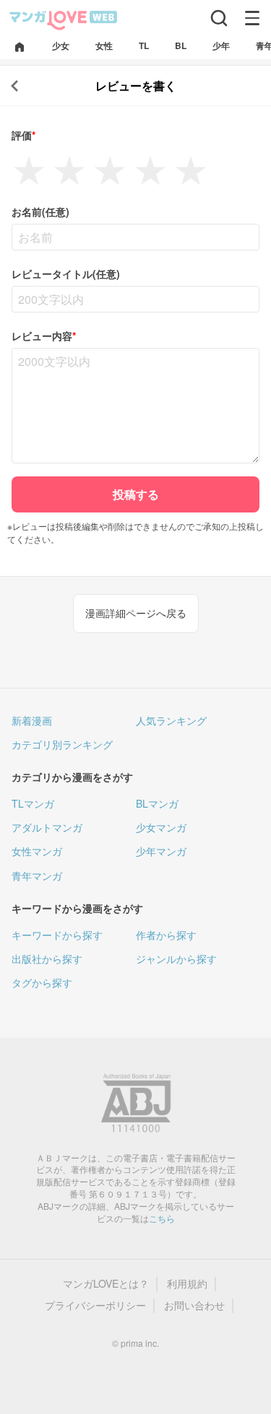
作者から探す (166, 935)
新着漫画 (32, 720)
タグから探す (42, 982)
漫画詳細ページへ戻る (135, 613)
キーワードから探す (57, 935)
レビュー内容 (44, 336)
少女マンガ (161, 827)
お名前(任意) (40, 212)
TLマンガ (33, 803)
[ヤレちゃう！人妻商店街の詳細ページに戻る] (14, 85)
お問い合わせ (194, 1305)
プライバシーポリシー (95, 1305)
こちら (162, 1218)
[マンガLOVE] (63, 19)
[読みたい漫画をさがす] (219, 18)
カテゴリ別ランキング (62, 744)
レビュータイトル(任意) (66, 274)
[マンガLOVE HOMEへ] (19, 48)
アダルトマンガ (47, 827)
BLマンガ (157, 803)
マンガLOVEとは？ (106, 1284)
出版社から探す (47, 958)
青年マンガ (37, 875)
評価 (23, 135)
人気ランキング (171, 720)
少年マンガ (161, 851)
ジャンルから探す (176, 958)
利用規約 (187, 1284)
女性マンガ (37, 851)
